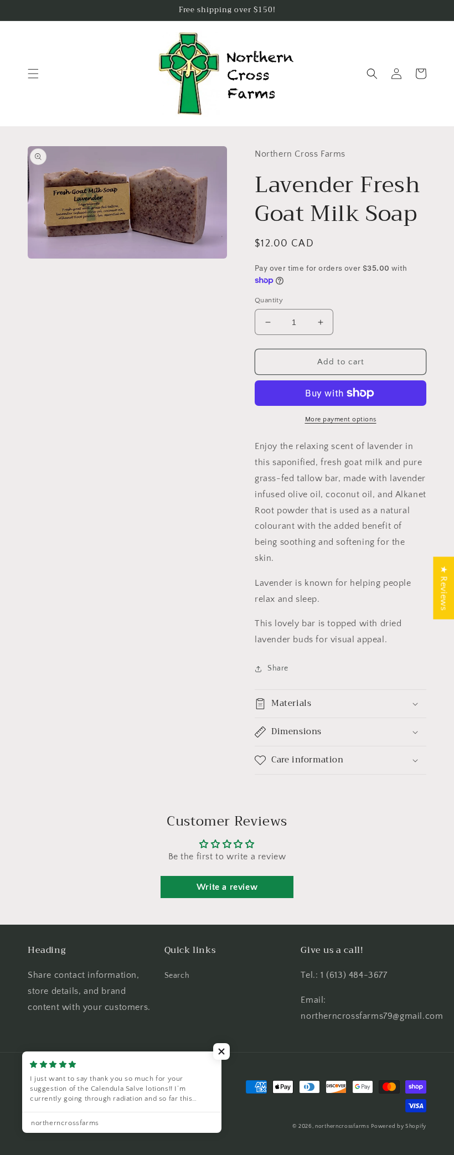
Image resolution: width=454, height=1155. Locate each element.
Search (177, 975)
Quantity (269, 300)
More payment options (340, 419)
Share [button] (277, 668)
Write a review (227, 887)
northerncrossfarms (342, 1126)
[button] (33, 73)
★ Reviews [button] (443, 587)
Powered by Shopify (398, 1126)
